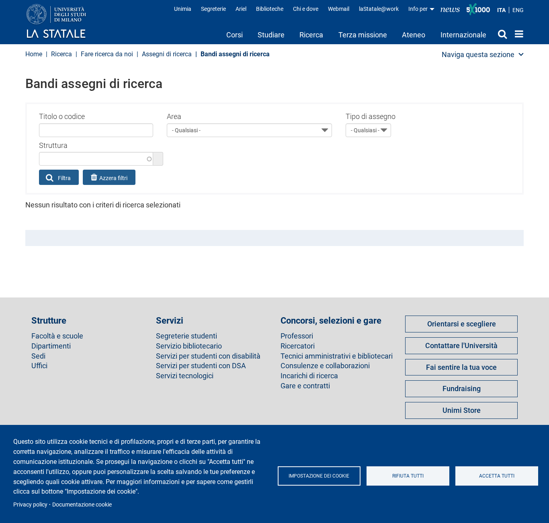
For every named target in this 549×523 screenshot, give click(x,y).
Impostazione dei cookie (319, 476)
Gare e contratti (305, 386)
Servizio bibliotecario (189, 346)
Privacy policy (30, 504)
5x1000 (478, 9)
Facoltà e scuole (57, 336)
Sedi (38, 356)
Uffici (39, 366)
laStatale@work (379, 9)
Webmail (338, 9)
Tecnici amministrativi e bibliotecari (337, 356)
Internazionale (463, 35)
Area (174, 116)
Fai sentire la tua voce (461, 367)
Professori (297, 336)
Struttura (53, 145)
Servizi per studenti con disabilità (208, 356)
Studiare (271, 35)
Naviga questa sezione (478, 54)
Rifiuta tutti (408, 476)
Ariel (241, 9)
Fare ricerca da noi (107, 54)
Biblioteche (269, 9)
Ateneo (413, 35)
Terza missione (362, 35)
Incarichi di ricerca (309, 376)
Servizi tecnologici (184, 376)
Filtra (64, 178)
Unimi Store (461, 410)
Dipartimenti (51, 346)
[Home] (64, 22)
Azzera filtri (113, 178)
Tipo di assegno (370, 116)
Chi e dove (305, 9)
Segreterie (213, 9)
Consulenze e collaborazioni (325, 366)
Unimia (182, 9)
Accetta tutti (496, 476)
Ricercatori (298, 346)
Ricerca (311, 35)
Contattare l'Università (461, 345)
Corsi (234, 35)
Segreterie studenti (186, 336)
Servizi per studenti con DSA (201, 366)
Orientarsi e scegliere (461, 324)
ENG (518, 10)
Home (517, 34)
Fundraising (461, 388)
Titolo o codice (62, 116)
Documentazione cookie (82, 504)
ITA (501, 10)
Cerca (500, 34)
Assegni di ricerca (167, 54)
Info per (418, 9)
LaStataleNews (450, 9)
